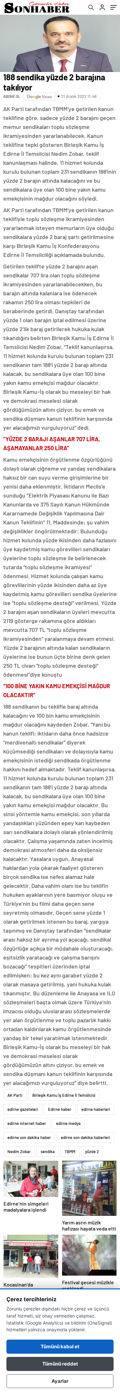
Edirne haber (59, 1109)
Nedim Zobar (19, 1151)
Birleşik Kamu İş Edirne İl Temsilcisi (63, 1095)
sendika (48, 1151)
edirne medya (68, 1123)
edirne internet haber (26, 1123)
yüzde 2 (92, 1151)
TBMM (70, 1151)
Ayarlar (60, 1381)
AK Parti (14, 1095)
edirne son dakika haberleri (85, 1137)
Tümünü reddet (60, 1364)
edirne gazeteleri (22, 1109)
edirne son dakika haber (29, 1137)
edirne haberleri (95, 1109)
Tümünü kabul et (60, 1346)
